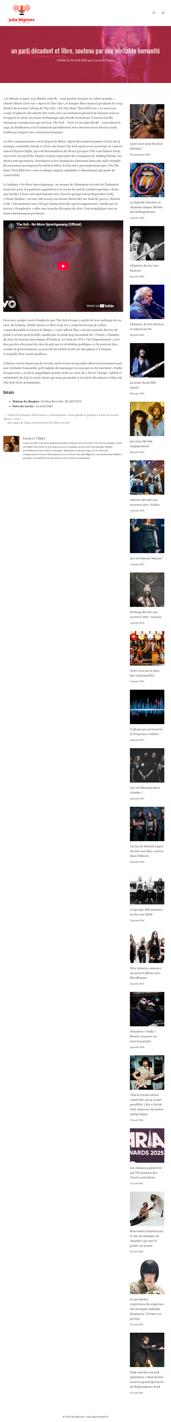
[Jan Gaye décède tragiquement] (147, 433)
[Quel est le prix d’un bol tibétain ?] (147, 136)
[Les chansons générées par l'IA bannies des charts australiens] (147, 1160)
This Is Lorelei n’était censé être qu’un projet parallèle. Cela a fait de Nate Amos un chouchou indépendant (146, 1104)
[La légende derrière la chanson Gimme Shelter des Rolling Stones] (147, 195)
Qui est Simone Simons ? (146, 558)
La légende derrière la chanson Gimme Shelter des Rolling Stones (146, 207)
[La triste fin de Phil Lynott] (147, 375)
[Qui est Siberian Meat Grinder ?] (147, 780)
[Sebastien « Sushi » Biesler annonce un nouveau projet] (147, 1024)
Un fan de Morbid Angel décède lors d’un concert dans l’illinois (146, 851)
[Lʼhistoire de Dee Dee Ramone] (147, 258)
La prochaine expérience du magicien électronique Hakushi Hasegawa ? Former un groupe (146, 1308)
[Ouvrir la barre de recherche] (153, 13)
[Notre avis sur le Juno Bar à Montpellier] (147, 663)
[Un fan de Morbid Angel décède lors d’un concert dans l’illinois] (147, 838)
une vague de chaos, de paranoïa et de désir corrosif (38, 422)
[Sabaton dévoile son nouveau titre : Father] (147, 492)
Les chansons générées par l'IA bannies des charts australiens (146, 1173)
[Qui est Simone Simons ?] (147, 551)
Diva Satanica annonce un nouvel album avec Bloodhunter (145, 973)
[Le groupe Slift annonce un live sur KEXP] (147, 902)
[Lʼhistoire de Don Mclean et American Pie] (147, 316)
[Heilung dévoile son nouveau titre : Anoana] (147, 604)
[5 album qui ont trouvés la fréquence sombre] (147, 721)
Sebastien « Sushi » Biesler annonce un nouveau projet (143, 1036)
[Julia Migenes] (21, 13)
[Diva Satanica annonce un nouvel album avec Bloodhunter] (147, 960)
